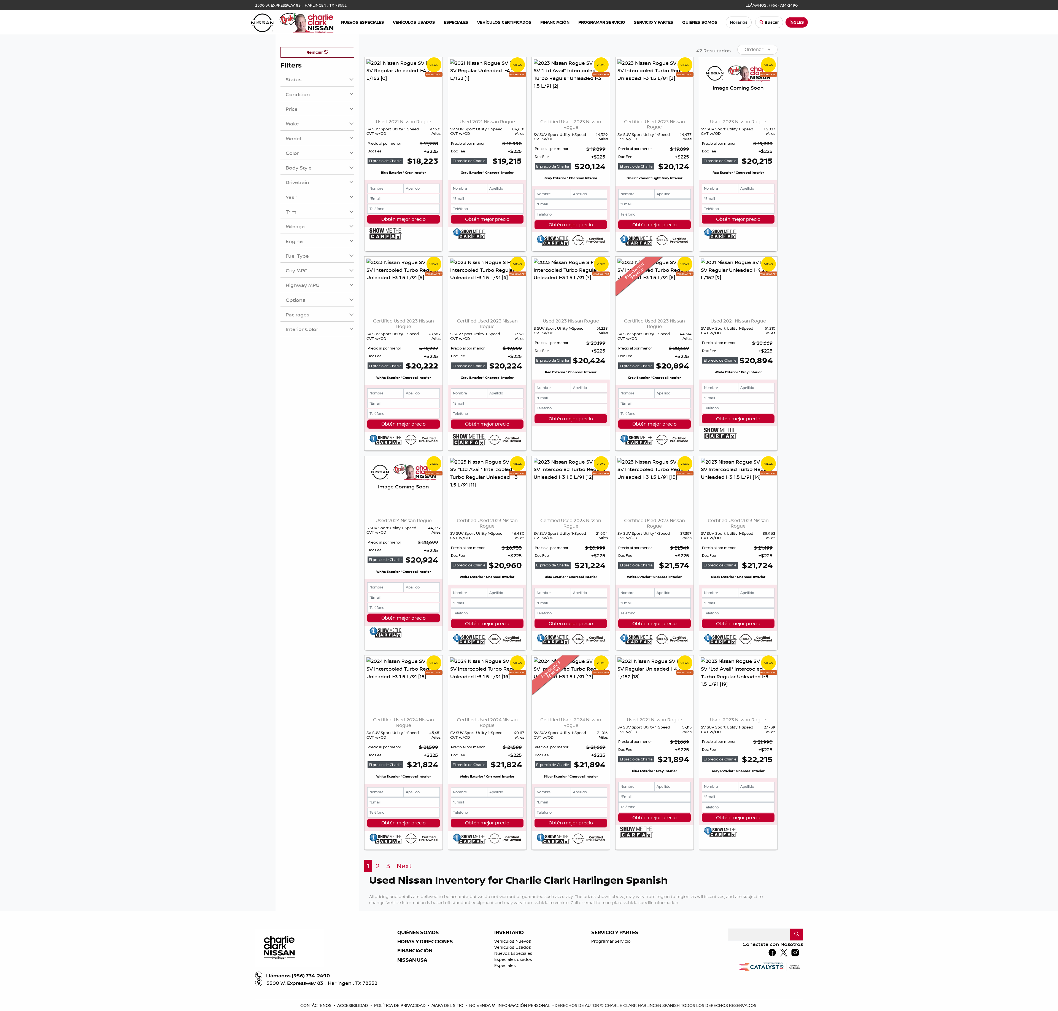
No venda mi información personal (510, 1005)
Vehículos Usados (512, 947)
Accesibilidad (353, 1005)
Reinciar (315, 52)
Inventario (509, 932)
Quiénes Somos (418, 932)
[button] (362, 22)
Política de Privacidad (400, 1005)
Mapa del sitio (448, 1005)
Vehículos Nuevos (512, 941)
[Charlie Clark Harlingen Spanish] (292, 21)
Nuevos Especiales (513, 953)
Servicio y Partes (614, 932)
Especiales (505, 965)
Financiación (414, 950)
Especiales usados (513, 959)
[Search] (796, 934)
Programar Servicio (611, 941)
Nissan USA (412, 960)
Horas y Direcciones (425, 941)
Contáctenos (316, 1005)
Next (404, 865)
